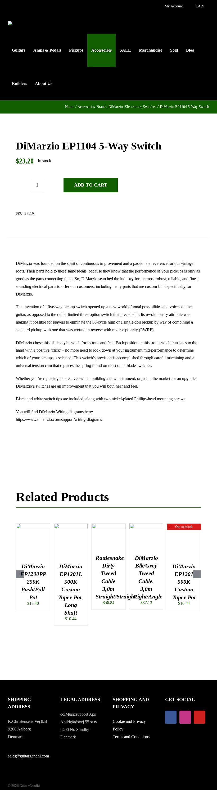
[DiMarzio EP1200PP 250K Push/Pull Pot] (33, 526)
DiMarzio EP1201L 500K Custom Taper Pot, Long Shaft (70, 589)
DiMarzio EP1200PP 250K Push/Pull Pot (33, 582)
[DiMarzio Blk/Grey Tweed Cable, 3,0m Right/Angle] (146, 526)
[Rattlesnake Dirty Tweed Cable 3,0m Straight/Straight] (108, 526)
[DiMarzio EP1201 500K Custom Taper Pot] (184, 526)
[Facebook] (171, 717)
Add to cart (90, 185)
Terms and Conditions (131, 736)
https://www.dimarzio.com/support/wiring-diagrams (59, 419)
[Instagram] (185, 717)
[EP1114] (45, 233)
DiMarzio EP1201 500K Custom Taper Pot (184, 582)
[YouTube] (199, 717)
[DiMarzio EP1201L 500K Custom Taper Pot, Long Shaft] (71, 526)
